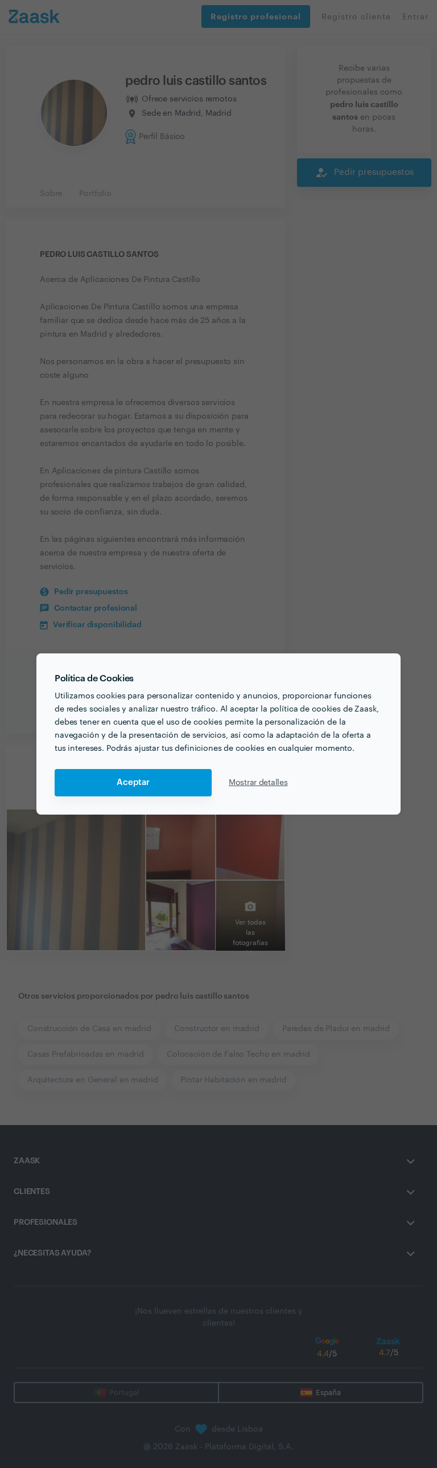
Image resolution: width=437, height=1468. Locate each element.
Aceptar (133, 782)
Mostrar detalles (258, 783)
